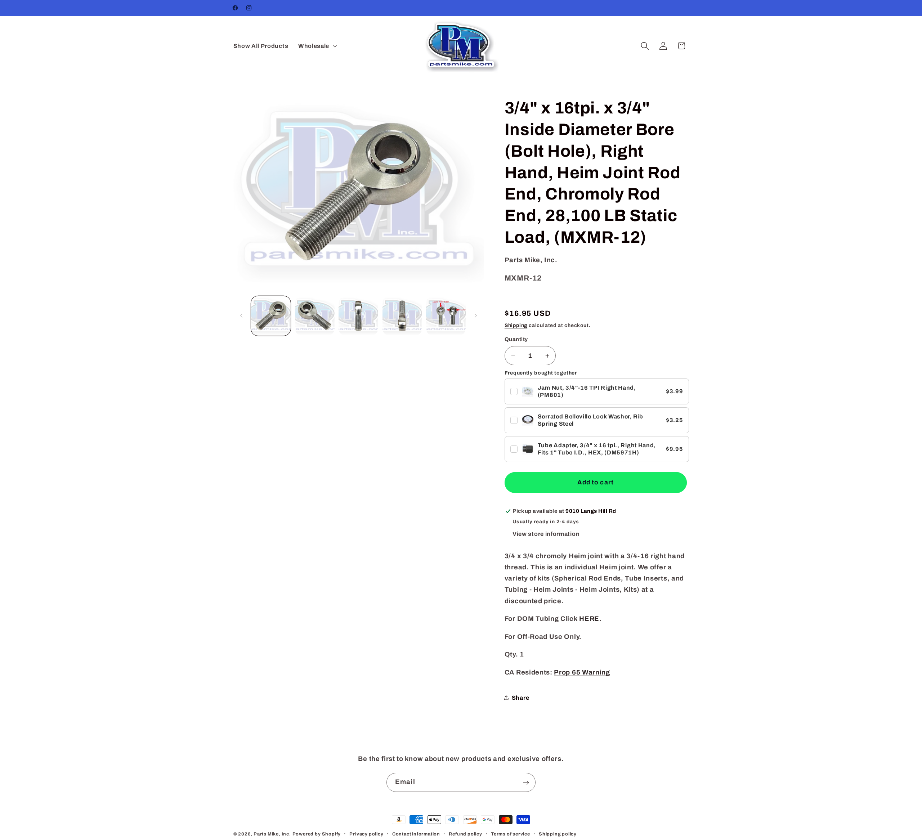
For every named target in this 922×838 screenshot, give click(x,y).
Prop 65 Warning (582, 672)
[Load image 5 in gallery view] (446, 316)
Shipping (516, 325)
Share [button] (520, 698)
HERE (589, 618)
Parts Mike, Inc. (272, 834)
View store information (546, 534)
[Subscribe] (526, 782)
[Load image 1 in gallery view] (271, 316)
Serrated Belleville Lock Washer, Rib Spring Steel (590, 420)
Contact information (416, 834)
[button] (316, 46)
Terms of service (510, 834)
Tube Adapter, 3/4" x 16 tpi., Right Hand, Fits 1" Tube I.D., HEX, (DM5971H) (597, 449)
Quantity (516, 339)
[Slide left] (241, 316)
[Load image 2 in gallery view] (315, 316)
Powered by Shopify (316, 834)
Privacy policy (366, 834)
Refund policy (465, 834)
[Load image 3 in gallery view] (358, 316)
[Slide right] (476, 316)
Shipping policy (558, 834)
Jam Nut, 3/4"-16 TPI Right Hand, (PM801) (587, 391)
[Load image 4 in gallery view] (402, 316)
